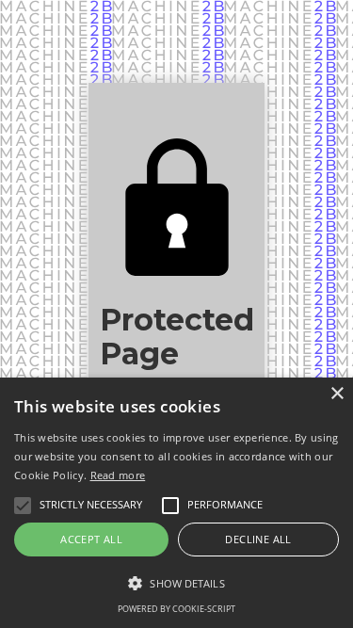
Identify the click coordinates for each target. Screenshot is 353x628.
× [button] (336, 394)
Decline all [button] (258, 539)
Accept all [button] (91, 539)
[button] (176, 583)
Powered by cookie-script (176, 609)
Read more (118, 475)
